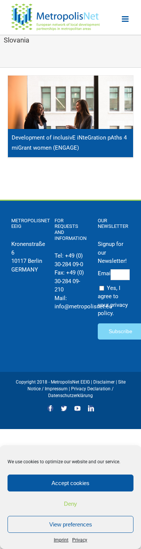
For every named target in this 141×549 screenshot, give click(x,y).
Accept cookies (70, 483)
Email (104, 273)
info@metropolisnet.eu (83, 306)
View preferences (70, 524)
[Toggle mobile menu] (126, 19)
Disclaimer (104, 382)
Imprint (61, 540)
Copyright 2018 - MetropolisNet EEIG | (54, 382)
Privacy (79, 540)
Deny (70, 503)
